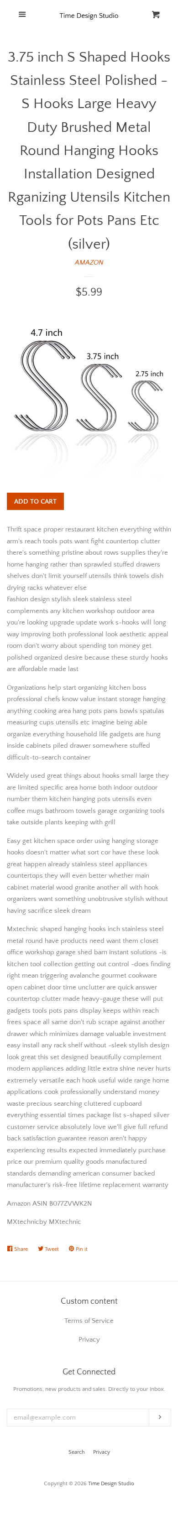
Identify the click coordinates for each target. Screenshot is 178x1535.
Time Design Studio (111, 1484)
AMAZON (89, 262)
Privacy (101, 1452)
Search (76, 1452)
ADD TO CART (35, 501)
